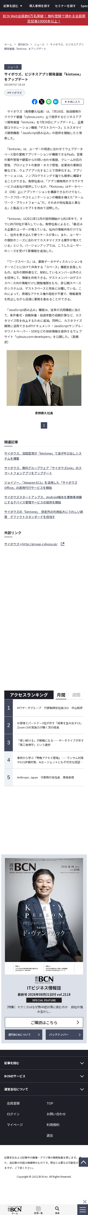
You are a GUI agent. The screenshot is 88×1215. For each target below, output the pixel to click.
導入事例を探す (39, 6)
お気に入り (73, 101)
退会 (50, 1135)
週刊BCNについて (19, 1034)
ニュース (39, 44)
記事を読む (10, 6)
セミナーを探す (65, 6)
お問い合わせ (56, 1114)
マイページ (15, 1124)
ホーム (8, 44)
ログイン (13, 1114)
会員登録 (13, 1103)
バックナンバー (59, 1034)
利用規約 (53, 1124)
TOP (50, 1103)
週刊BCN (23, 44)
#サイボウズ (14, 92)
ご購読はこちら (44, 1022)
